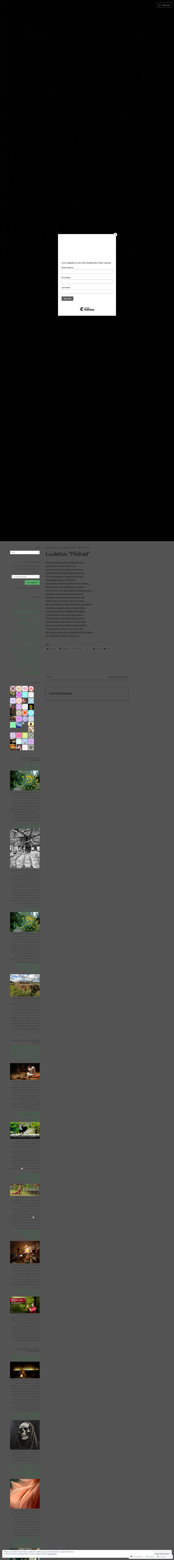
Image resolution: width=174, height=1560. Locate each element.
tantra (22, 656)
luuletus (34, 626)
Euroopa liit (36, 610)
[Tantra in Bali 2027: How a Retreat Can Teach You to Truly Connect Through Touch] (25, 1079)
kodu (34, 620)
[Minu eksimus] (25, 931)
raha (14, 649)
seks (27, 652)
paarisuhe (29, 642)
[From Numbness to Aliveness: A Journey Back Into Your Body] (25, 1508)
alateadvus (24, 601)
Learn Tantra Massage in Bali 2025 (28, 1178)
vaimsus (36, 666)
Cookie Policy (52, 1554)
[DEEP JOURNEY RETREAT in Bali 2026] (25, 1138)
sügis (31, 653)
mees (21, 636)
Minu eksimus (29, 910)
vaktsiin (23, 669)
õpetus (36, 669)
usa (31, 663)
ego (20, 610)
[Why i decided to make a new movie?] (25, 1262)
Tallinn (15, 656)
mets (19, 639)
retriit (37, 649)
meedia (16, 636)
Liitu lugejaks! (32, 582)
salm (23, 652)
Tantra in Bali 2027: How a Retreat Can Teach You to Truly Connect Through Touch (25, 1054)
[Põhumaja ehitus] (25, 867)
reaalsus (31, 650)
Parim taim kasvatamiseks (28, 766)
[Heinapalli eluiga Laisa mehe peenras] (25, 995)
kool (38, 620)
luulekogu (24, 626)
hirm (38, 613)
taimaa (36, 652)
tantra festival (33, 656)
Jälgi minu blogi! (31, 561)
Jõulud (37, 617)
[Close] (115, 234)
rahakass (21, 650)
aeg (18, 601)
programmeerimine (22, 646)
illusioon (22, 616)
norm (22, 643)
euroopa (29, 610)
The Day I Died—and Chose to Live (26, 1416)
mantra (35, 629)
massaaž (19, 633)
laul (38, 623)
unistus (26, 663)
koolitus (18, 623)
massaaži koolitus (32, 633)
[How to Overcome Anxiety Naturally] (25, 1377)
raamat (35, 645)
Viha (28, 669)
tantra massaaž (22, 659)
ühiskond (33, 673)
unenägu (20, 663)
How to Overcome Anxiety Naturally (26, 1357)
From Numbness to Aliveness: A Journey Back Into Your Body (25, 1471)
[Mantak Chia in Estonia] (25, 1312)
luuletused (24, 629)
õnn (31, 669)
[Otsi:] (25, 552)
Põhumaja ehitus (26, 826)
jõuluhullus (16, 620)
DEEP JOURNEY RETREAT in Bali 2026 (28, 1116)
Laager (24, 623)
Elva (24, 610)
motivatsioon (33, 639)
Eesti (25, 605)
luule (16, 626)
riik (14, 652)
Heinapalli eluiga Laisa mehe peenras (27, 968)
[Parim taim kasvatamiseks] (25, 789)
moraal (23, 639)
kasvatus (29, 620)
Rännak (18, 653)
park (37, 642)
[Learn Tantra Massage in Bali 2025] (25, 1195)
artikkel (18, 606)
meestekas (28, 636)
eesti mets (35, 606)
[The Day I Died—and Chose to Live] (25, 1449)
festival (21, 613)
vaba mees (27, 666)
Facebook (14, 613)
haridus (31, 613)
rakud (26, 650)
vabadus (18, 666)
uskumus (37, 663)
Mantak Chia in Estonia (28, 1292)
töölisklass (36, 660)
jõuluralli (23, 620)
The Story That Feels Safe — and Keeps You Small (27, 1542)
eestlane (14, 610)
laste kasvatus (32, 623)
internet (31, 617)
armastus (35, 601)
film (26, 613)
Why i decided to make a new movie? (27, 1235)
